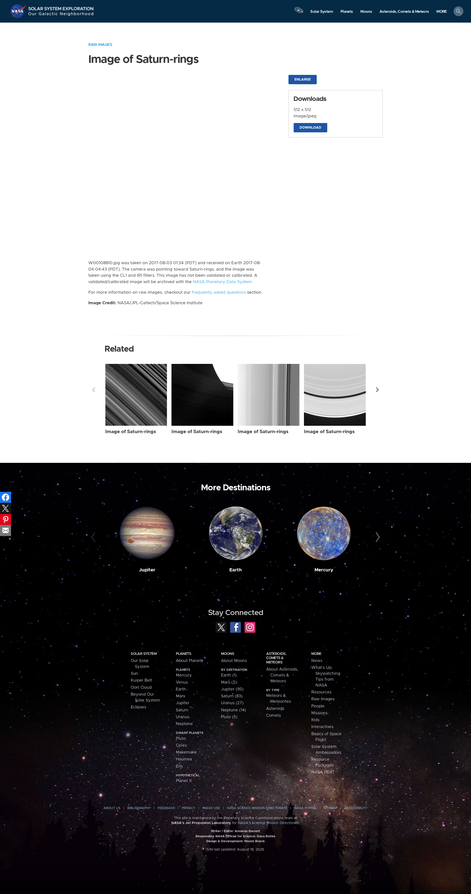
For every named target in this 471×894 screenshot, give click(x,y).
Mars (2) (229, 682)
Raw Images (100, 45)
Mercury (323, 570)
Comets (273, 715)
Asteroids (275, 709)
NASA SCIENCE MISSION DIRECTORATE (257, 808)
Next (377, 390)
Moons (227, 654)
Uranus (182, 717)
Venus (182, 682)
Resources (321, 692)
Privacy (189, 808)
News (316, 661)
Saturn (182, 710)
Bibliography (139, 808)
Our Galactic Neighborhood (61, 15)
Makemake (186, 752)
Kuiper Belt (141, 680)
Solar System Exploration (61, 7)
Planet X (184, 781)
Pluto (181, 739)
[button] (442, 11)
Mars (180, 696)
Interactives (322, 727)
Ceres (181, 745)
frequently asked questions (219, 292)
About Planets (189, 661)
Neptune (184, 724)
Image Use (211, 808)
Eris (179, 766)
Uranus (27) (232, 703)
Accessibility (355, 808)
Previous (93, 390)
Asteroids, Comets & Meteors (276, 658)
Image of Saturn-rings (130, 431)
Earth (235, 570)
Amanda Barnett (247, 831)
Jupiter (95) (232, 689)
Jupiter (147, 570)
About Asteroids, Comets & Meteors (282, 675)
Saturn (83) (232, 696)
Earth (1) (229, 675)
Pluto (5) (229, 717)
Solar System (144, 654)
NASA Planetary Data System (222, 282)
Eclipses (138, 707)
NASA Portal (305, 808)
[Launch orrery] (299, 12)
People (318, 706)
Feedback (166, 808)
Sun (134, 673)
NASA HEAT (323, 772)
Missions (319, 713)
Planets (183, 654)
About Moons (234, 661)
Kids (315, 720)
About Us (112, 808)
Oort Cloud (141, 687)
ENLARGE (302, 79)
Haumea (184, 759)
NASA (18, 11)
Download (310, 127)
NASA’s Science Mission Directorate (268, 823)
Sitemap (331, 808)
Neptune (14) (233, 710)
